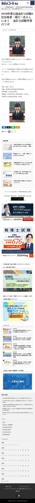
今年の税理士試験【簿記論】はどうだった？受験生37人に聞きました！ (22, 331)
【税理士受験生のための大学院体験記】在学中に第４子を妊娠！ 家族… (22, 145)
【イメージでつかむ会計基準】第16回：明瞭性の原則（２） (10, 192)
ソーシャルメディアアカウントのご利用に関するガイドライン (17, 488)
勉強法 (15, 29)
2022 (3, 463)
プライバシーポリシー (24, 486)
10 (22, 455)
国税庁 (3, 422)
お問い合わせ (8, 486)
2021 (3, 468)
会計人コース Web (16, 500)
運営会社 (18, 491)
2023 (3, 458)
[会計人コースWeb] (9, 4)
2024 (3, 453)
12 (28, 455)
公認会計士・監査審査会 (7, 424)
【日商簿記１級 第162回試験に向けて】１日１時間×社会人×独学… (22, 172)
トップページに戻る (17, 198)
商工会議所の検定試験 (7, 427)
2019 (3, 479)
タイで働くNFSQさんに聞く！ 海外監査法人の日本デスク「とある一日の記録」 (22, 338)
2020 (3, 473)
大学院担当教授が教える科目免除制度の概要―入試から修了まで (24, 192)
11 (25, 455)
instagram (19, 496)
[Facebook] (4, 127)
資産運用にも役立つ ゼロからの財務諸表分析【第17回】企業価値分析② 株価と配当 (22, 355)
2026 (3, 442)
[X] (8, 127)
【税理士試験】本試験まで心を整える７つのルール (22, 181)
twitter (17, 496)
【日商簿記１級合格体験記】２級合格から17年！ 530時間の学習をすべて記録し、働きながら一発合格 (22, 347)
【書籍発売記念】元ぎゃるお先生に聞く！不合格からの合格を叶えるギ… (22, 163)
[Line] (13, 127)
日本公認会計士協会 (6, 431)
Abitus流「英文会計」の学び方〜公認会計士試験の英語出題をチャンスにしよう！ (22, 363)
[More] (18, 127)
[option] (17, 212)
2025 (3, 447)
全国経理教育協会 (6, 434)
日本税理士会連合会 (6, 429)
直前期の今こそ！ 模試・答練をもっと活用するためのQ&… (22, 154)
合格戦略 (11, 29)
